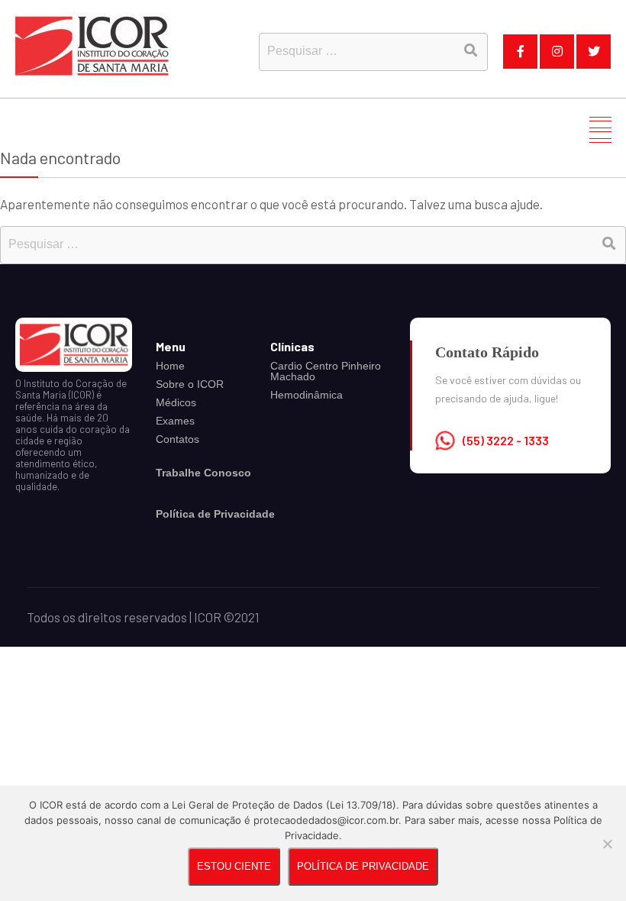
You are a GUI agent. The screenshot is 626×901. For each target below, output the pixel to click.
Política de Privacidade (363, 866)
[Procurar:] (313, 242)
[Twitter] (593, 51)
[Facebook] (520, 51)
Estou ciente (234, 866)
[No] (607, 843)
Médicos (176, 402)
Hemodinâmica (306, 394)
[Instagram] (557, 51)
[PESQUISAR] (470, 50)
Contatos (177, 439)
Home (170, 365)
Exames (175, 420)
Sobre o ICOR (190, 384)
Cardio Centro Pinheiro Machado (325, 371)
